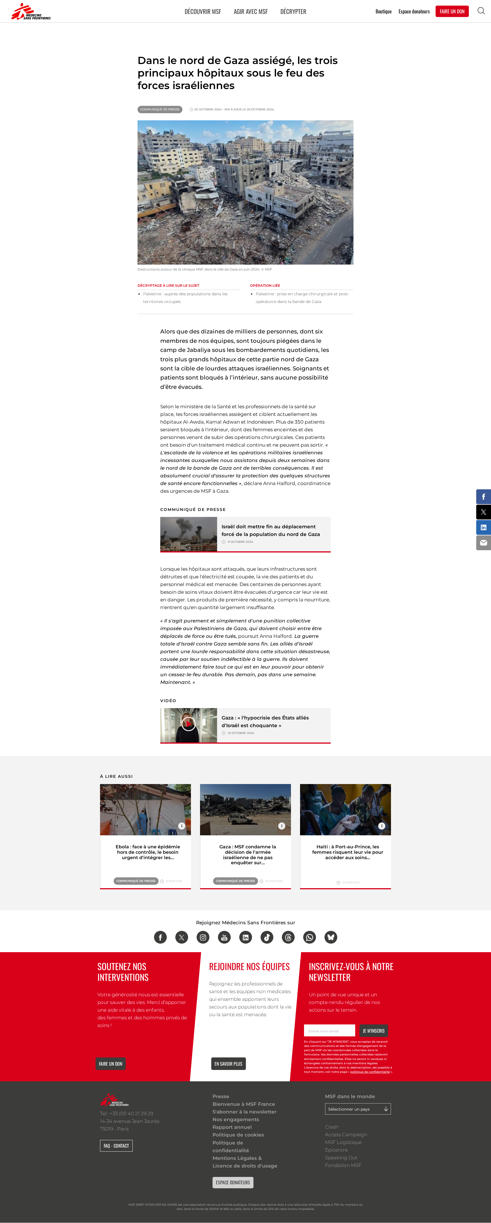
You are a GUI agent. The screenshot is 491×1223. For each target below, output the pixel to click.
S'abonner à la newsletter (244, 1112)
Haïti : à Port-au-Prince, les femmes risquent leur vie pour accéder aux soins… (347, 852)
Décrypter (293, 11)
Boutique (384, 11)
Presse (221, 1096)
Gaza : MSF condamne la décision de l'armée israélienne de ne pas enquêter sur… (247, 855)
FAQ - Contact (116, 1145)
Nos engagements (236, 1119)
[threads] (288, 937)
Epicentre (336, 1150)
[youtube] (224, 937)
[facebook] (160, 937)
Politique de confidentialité (231, 1146)
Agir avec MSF (251, 11)
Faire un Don (452, 11)
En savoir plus (228, 1063)
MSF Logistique (343, 1142)
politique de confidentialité (370, 1071)
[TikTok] (267, 937)
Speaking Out (341, 1157)
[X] (181, 937)
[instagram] (203, 937)
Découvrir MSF (203, 11)
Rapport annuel (232, 1127)
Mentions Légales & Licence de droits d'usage (245, 1162)
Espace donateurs (414, 11)
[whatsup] (309, 937)
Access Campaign (346, 1134)
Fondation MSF (343, 1165)
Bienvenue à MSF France (244, 1104)
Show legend (181, 826)
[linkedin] (245, 937)
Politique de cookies (238, 1135)
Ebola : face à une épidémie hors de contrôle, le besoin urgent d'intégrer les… (148, 852)
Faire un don (110, 1063)
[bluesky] (330, 937)
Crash (331, 1127)
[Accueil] (29, 11)
